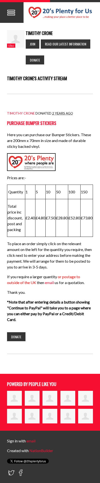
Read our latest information (65, 43)
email (50, 282)
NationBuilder (41, 450)
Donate (35, 60)
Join (32, 43)
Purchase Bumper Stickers (31, 123)
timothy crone (21, 113)
